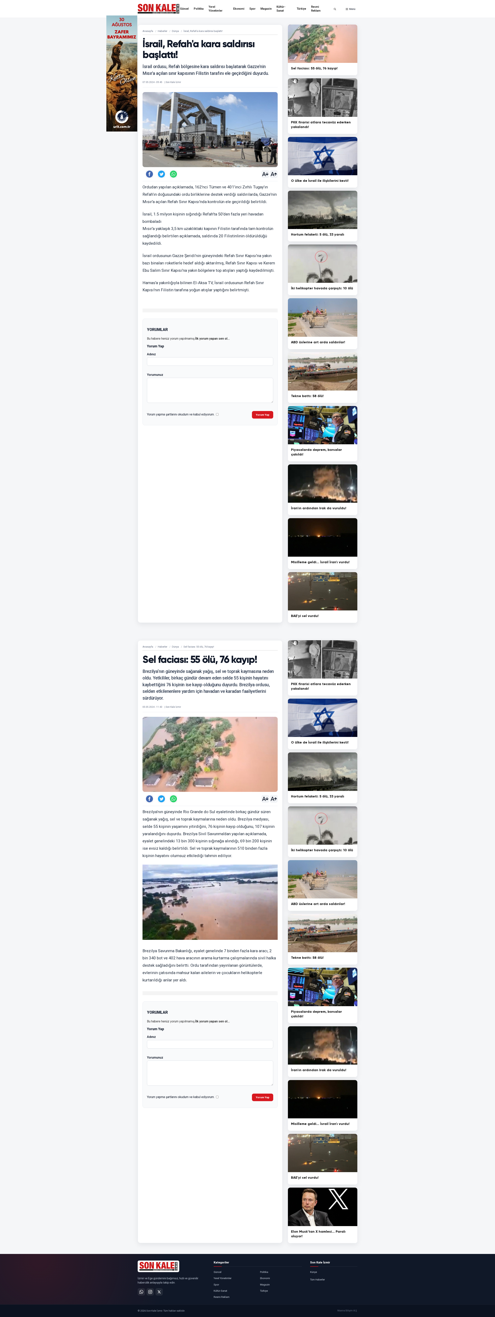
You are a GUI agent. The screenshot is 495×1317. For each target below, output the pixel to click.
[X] (159, 1292)
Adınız (151, 354)
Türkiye (301, 8)
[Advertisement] (373, 73)
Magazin (265, 8)
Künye (313, 1272)
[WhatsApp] (141, 1292)
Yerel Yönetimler (216, 8)
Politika (199, 8)
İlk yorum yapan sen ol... (212, 338)
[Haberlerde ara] (335, 9)
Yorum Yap (262, 414)
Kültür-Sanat (281, 8)
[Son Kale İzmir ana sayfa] (158, 1266)
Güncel (184, 8)
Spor (252, 8)
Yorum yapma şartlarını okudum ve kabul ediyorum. (180, 414)
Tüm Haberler (317, 1279)
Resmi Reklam (316, 8)
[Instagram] (150, 1292)
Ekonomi (238, 8)
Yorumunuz (155, 375)
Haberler (162, 31)
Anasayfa (148, 31)
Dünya (175, 31)
